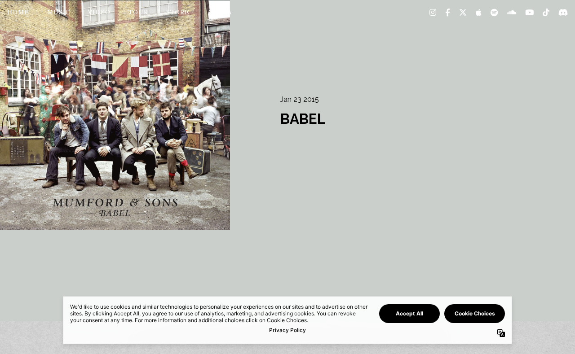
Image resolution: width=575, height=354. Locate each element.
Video (99, 13)
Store (178, 13)
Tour (138, 13)
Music (58, 13)
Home (18, 13)
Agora (220, 13)
